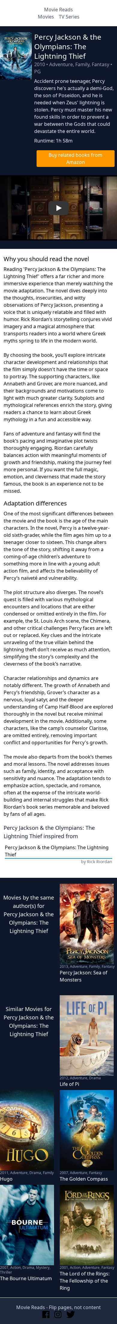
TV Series (69, 16)
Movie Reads (58, 9)
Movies (46, 16)
